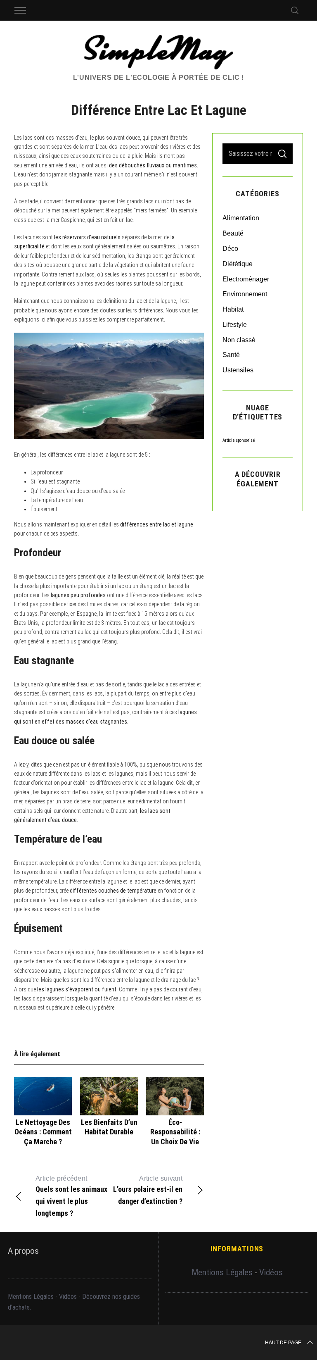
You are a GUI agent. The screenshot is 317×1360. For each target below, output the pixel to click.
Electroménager (245, 279)
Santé (231, 354)
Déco (230, 248)
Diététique (237, 263)
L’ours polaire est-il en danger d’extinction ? (147, 1190)
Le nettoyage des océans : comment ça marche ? (43, 1132)
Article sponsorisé (238, 440)
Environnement (244, 294)
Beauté (233, 233)
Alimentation (240, 218)
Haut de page (283, 1343)
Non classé (238, 339)
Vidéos (68, 1296)
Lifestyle (234, 324)
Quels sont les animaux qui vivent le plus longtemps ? (71, 1196)
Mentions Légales (31, 1296)
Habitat (233, 309)
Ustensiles (237, 370)
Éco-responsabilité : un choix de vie (175, 1132)
